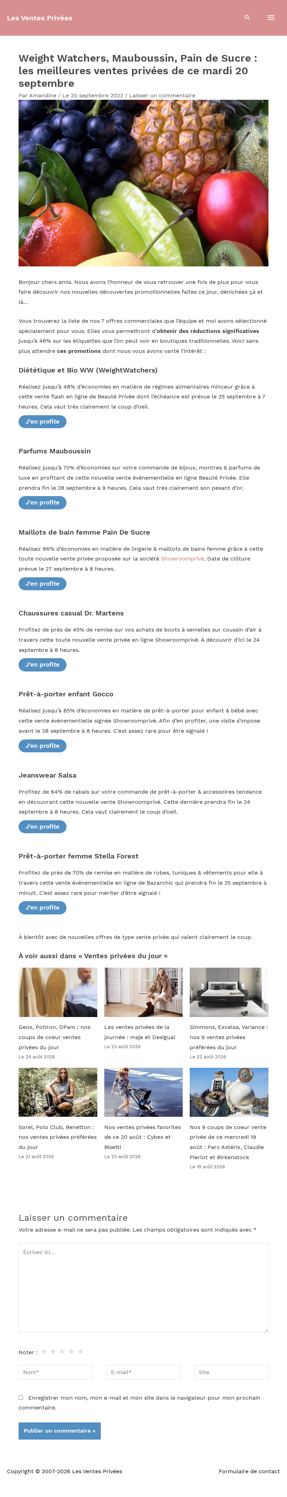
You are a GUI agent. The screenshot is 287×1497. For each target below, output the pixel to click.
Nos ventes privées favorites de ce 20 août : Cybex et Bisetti (142, 1137)
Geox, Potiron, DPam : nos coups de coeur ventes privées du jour (54, 1037)
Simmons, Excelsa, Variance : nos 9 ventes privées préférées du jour (229, 1037)
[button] (247, 18)
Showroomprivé (182, 559)
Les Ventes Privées (39, 18)
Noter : (28, 1352)
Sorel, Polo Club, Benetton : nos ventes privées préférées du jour (58, 1137)
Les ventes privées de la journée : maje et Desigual (139, 1032)
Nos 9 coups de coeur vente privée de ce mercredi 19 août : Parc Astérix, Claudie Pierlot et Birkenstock (228, 1142)
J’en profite (42, 421)
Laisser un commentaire (162, 95)
